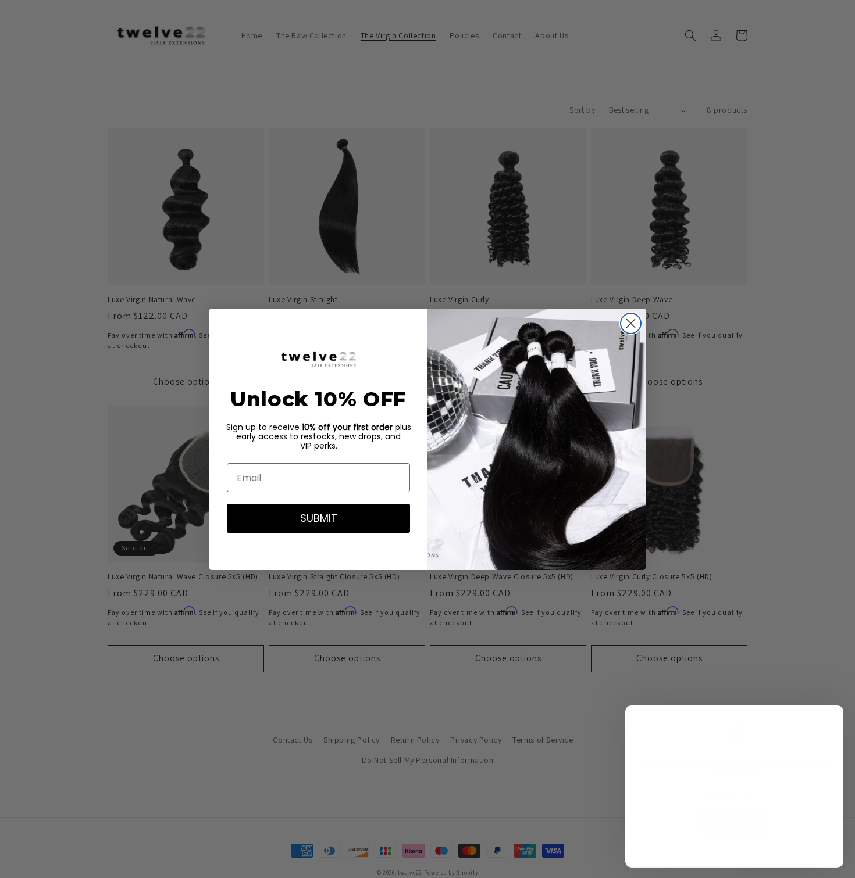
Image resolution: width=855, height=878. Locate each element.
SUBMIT (318, 518)
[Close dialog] (631, 323)
